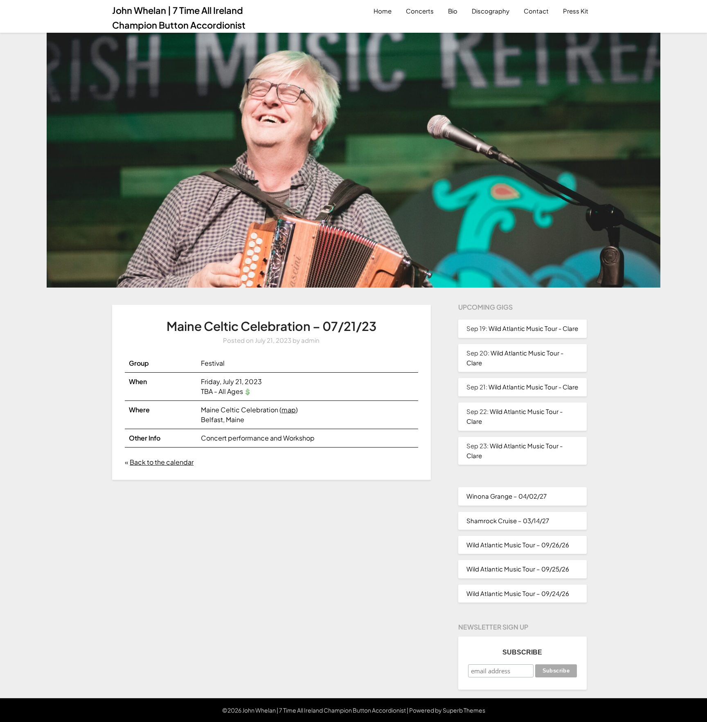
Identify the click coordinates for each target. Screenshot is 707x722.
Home (383, 11)
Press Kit (575, 11)
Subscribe (522, 652)
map (288, 409)
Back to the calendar (162, 462)
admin (310, 340)
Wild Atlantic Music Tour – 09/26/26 (517, 545)
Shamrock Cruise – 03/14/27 (507, 520)
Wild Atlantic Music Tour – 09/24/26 (517, 593)
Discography (490, 11)
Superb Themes (464, 710)
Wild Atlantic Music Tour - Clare (533, 328)
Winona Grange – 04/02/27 (506, 496)
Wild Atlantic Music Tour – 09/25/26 (517, 569)
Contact (536, 11)
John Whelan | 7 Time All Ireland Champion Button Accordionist (178, 17)
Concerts (420, 11)
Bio (452, 11)
